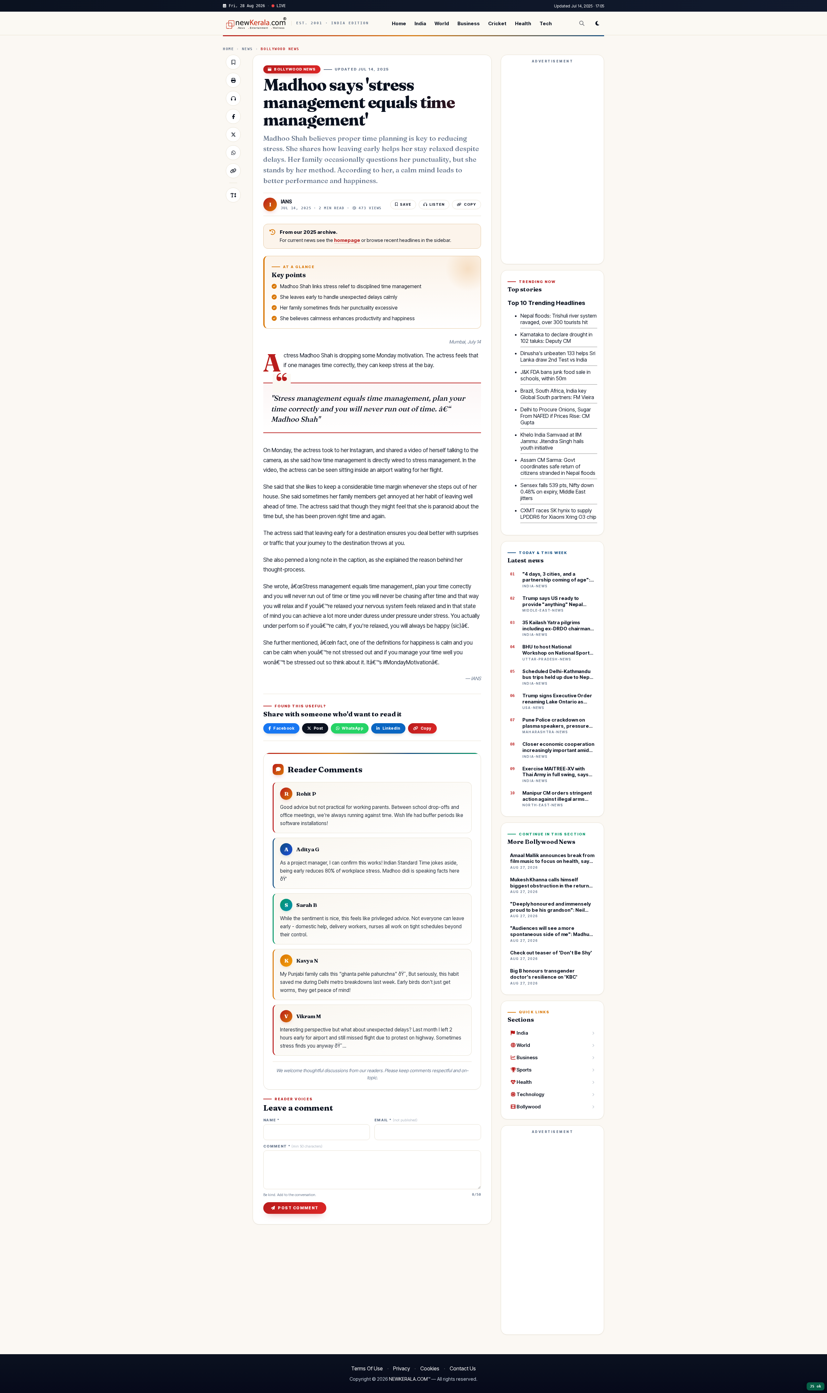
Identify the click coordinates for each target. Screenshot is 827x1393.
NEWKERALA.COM (408, 1379)
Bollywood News (280, 49)
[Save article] (233, 62)
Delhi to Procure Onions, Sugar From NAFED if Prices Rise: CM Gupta (555, 416)
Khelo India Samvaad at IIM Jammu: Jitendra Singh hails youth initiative (552, 441)
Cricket (497, 23)
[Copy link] (233, 170)
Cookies (429, 1368)
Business (468, 23)
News (247, 49)
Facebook (283, 728)
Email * (395, 1120)
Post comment (298, 1207)
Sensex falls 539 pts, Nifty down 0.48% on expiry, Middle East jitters (557, 491)
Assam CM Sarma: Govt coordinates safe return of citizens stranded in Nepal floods (557, 466)
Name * (271, 1120)
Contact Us (463, 1368)
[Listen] (233, 98)
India (420, 23)
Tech (545, 23)
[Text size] (233, 195)
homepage (347, 240)
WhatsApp (352, 728)
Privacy (401, 1368)
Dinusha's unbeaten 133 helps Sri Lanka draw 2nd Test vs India (557, 356)
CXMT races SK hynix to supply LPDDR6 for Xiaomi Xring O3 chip (558, 513)
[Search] (582, 23)
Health (523, 23)
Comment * (292, 1146)
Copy (426, 728)
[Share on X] (233, 134)
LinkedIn (391, 728)
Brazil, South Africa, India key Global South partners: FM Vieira (557, 393)
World (441, 23)
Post (318, 728)
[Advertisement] (552, 162)
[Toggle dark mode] (597, 23)
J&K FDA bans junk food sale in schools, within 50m (555, 375)
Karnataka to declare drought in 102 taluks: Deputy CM (556, 337)
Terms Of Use (367, 1368)
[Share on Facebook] (233, 116)
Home (399, 23)
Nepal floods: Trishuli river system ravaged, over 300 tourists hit (558, 318)
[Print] (233, 80)
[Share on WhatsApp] (233, 152)
